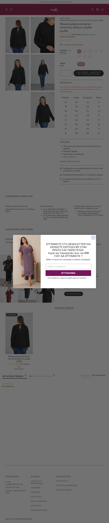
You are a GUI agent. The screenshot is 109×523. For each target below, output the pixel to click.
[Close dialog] (93, 237)
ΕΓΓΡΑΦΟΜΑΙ (68, 273)
